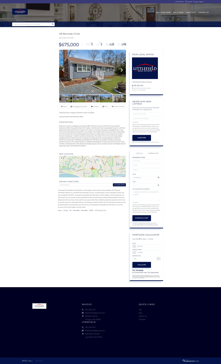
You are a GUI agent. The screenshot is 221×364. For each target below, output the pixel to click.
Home (59, 210)
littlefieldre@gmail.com (95, 313)
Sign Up (201, 1)
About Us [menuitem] (190, 12)
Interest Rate (136, 255)
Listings (65, 210)
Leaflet (110, 176)
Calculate (142, 265)
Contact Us (135, 90)
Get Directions (119, 184)
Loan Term (135, 239)
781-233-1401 (179, 1)
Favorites (189, 1)
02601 (91, 210)
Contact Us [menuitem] (203, 12)
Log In (196, 1)
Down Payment (137, 249)
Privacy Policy (153, 131)
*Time (133, 181)
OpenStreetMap (116, 176)
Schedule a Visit (153, 153)
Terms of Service (150, 225)
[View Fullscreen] (61, 164)
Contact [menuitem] (142, 319)
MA (70, 210)
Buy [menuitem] (140, 313)
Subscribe (142, 138)
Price (134, 243)
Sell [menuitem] (140, 310)
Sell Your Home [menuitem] (163, 12)
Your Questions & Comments (141, 189)
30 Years (143, 239)
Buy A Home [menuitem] (178, 12)
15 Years (150, 239)
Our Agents (142, 90)
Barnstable (76, 210)
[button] (53, 24)
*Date (134, 174)
